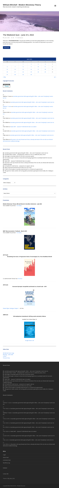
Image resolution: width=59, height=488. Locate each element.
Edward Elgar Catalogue (8, 308)
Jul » (55, 77)
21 (15, 71)
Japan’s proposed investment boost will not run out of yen (18, 167)
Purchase (20, 278)
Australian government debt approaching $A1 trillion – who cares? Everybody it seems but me (32, 102)
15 (23, 69)
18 (45, 69)
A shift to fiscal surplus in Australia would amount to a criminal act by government (24, 169)
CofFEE (4, 356)
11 (45, 66)
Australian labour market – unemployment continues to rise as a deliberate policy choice (25, 154)
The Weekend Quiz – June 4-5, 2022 (18, 35)
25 (45, 71)
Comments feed (7, 460)
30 (31, 74)
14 (15, 69)
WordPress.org (6, 463)
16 (31, 69)
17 (38, 69)
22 (23, 71)
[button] (55, 5)
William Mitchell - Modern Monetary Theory (22, 5)
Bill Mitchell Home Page (8, 353)
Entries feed (5, 457)
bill (13, 37)
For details (19, 205)
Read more (6, 47)
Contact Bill (5, 474)
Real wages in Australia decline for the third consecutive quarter (19, 156)
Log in (4, 454)
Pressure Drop (6, 358)
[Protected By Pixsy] (6, 87)
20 (7, 71)
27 (7, 74)
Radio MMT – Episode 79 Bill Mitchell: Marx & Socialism (23, 126)
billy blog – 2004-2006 (8, 354)
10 (38, 66)
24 (38, 71)
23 (31, 71)
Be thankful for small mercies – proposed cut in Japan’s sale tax (19, 166)
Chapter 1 (16, 308)
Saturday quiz (20, 37)
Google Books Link (29, 340)
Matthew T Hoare (7, 106)
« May (4, 77)
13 (7, 69)
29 (23, 74)
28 (15, 74)
